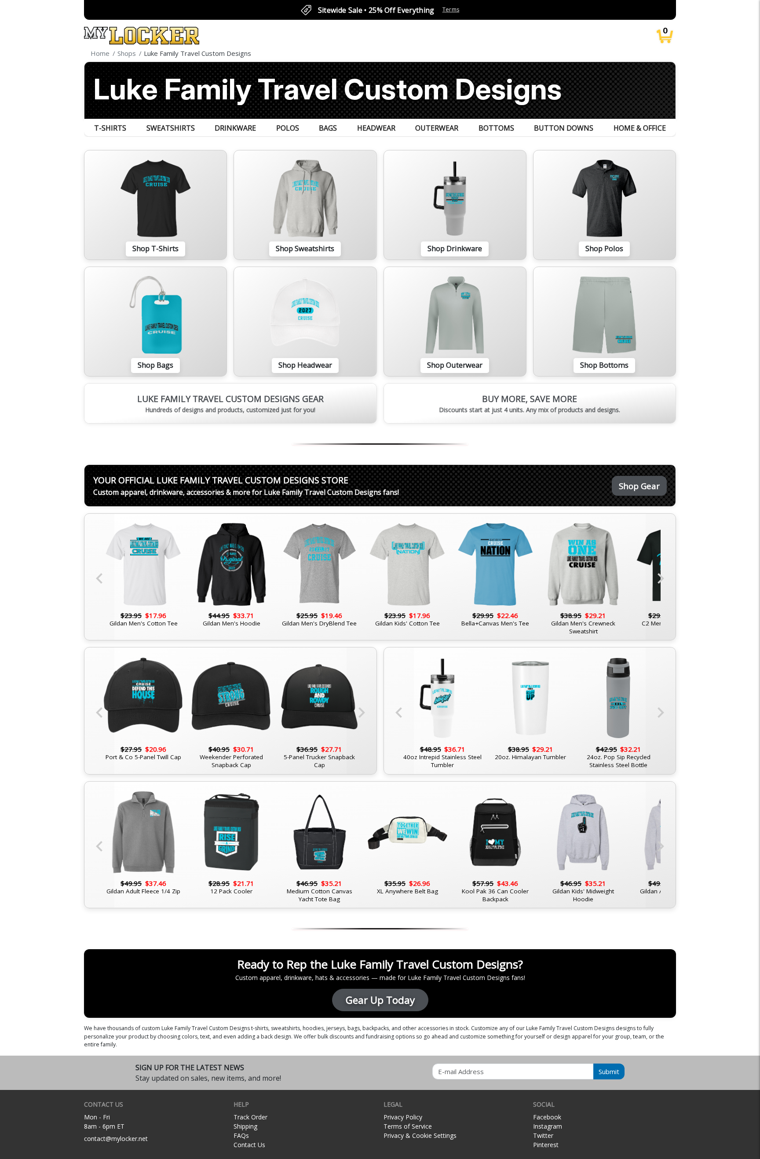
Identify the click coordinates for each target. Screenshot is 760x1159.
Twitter (543, 1135)
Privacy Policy (403, 1117)
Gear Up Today (380, 1000)
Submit (609, 1071)
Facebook (547, 1117)
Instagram (547, 1126)
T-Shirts (110, 128)
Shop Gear (639, 485)
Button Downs (563, 128)
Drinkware (235, 128)
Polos (287, 128)
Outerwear (436, 128)
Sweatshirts (170, 128)
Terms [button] (451, 9)
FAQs (241, 1135)
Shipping (245, 1126)
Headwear (376, 128)
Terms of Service (408, 1126)
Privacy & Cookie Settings (420, 1135)
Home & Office (640, 128)
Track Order (250, 1117)
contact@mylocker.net (116, 1138)
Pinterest (546, 1145)
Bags (328, 128)
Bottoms (496, 128)
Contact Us (249, 1145)
